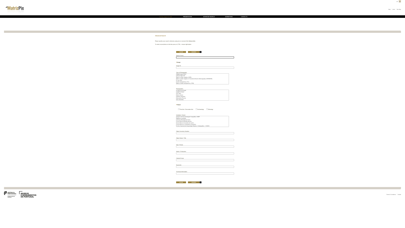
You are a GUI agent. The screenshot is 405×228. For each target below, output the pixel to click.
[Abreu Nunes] (202, 95)
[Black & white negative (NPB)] (202, 77)
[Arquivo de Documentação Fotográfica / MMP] (202, 117)
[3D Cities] (202, 93)
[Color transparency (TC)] (202, 82)
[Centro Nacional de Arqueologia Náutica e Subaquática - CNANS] (202, 126)
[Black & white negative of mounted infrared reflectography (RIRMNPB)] (202, 79)
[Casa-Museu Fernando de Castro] (202, 123)
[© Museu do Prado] (202, 90)
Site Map (399, 9)
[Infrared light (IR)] (202, 76)
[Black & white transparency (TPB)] (202, 83)
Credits (399, 194)
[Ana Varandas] (202, 99)
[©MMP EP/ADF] (202, 92)
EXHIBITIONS (229, 16)
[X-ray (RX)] (202, 80)
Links (393, 9)
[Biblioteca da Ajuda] (202, 118)
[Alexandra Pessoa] (202, 98)
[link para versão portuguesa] (397, 2)
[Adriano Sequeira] (202, 96)
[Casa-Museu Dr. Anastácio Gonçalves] (202, 124)
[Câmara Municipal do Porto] (202, 120)
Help (389, 9)
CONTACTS (244, 16)
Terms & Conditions (391, 194)
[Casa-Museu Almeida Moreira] (202, 121)
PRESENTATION (187, 16)
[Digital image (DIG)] (202, 74)
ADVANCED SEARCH (209, 16)
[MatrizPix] (14, 15)
